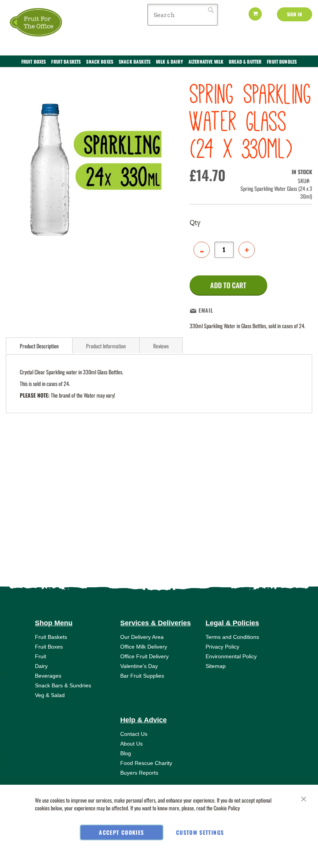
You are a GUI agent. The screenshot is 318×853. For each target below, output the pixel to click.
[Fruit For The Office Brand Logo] (37, 23)
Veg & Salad (50, 695)
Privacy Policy (222, 647)
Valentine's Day (139, 666)
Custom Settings (200, 832)
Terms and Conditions (232, 637)
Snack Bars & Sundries (63, 685)
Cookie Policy (227, 808)
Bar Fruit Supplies (142, 676)
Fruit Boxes (49, 647)
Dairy (41, 666)
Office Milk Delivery (143, 647)
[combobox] (182, 15)
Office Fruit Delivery (144, 656)
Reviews (161, 346)
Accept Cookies (121, 832)
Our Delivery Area (142, 637)
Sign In (294, 14)
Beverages (48, 676)
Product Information (106, 346)
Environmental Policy (231, 656)
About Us (131, 744)
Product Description (39, 346)
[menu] (159, 65)
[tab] (39, 345)
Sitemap (216, 666)
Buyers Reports (139, 773)
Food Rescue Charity (146, 763)
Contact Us (133, 734)
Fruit (40, 656)
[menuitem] (34, 62)
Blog (125, 753)
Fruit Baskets (51, 637)
